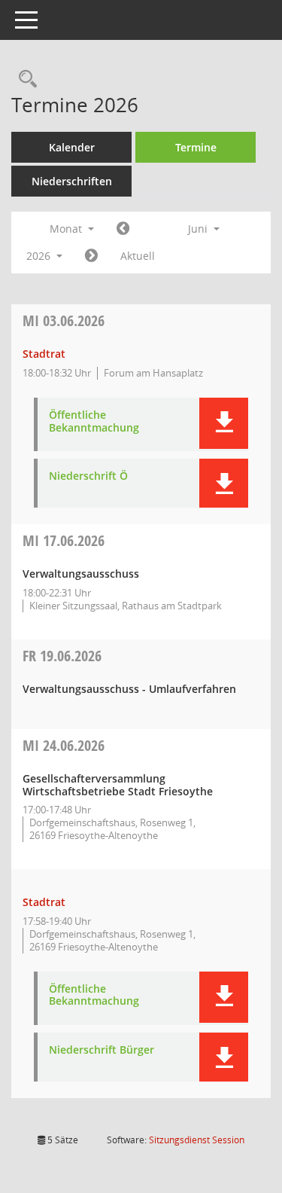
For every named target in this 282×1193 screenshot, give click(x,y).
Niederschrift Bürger (101, 1050)
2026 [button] (39, 256)
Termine (196, 147)
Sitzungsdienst (196, 1140)
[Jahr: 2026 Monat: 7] (91, 256)
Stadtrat (44, 353)
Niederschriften (72, 181)
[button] (223, 423)
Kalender (72, 147)
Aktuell (137, 256)
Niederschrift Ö (88, 476)
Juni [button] (199, 228)
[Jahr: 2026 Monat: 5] (123, 229)
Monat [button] (67, 228)
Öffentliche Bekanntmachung (94, 422)
